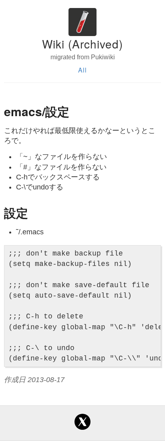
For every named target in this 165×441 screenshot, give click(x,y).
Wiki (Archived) (82, 44)
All (82, 70)
